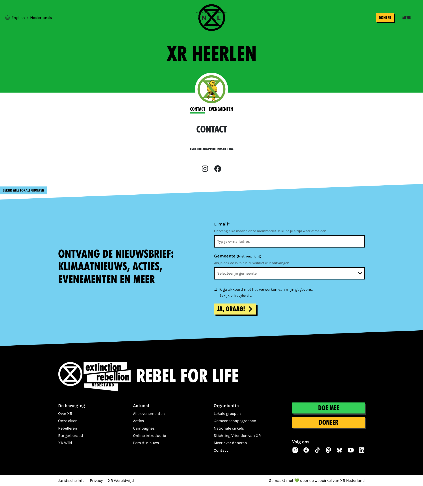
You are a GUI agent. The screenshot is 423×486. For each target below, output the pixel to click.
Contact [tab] (197, 109)
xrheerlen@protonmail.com (211, 149)
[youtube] (351, 450)
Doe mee (328, 408)
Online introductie (149, 435)
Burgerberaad (70, 435)
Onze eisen (68, 420)
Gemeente (237, 256)
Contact (221, 450)
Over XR (65, 413)
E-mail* (222, 224)
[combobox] (289, 273)
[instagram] (205, 169)
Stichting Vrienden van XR (237, 435)
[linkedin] (362, 450)
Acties (138, 420)
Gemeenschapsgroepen (235, 420)
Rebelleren (67, 428)
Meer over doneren (230, 442)
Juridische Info (71, 480)
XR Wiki (65, 442)
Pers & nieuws (146, 442)
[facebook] (218, 169)
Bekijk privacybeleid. (235, 295)
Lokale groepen (227, 413)
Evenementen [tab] (221, 109)
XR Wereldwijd (121, 480)
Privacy (96, 480)
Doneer (385, 17)
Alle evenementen (149, 413)
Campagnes (144, 428)
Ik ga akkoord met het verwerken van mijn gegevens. (266, 289)
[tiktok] (317, 450)
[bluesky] (339, 450)
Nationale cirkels (229, 428)
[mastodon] (328, 450)
